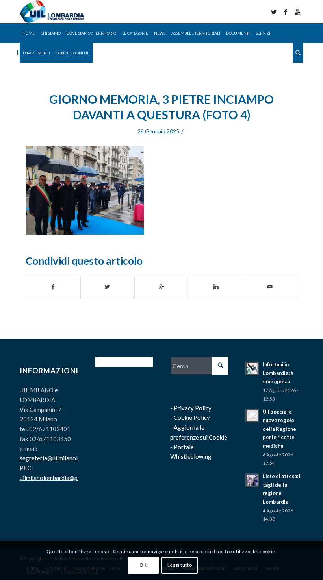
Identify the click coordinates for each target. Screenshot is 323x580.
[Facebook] (285, 12)
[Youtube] (297, 12)
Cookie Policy (192, 417)
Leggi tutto (179, 565)
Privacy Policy (193, 408)
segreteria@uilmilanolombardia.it (63, 458)
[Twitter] (274, 12)
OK (143, 565)
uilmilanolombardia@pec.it (54, 477)
